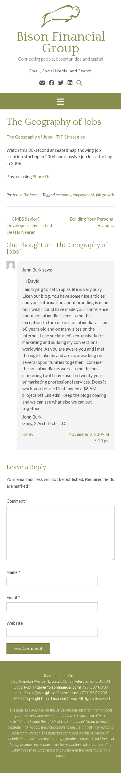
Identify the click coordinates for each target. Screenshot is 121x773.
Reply (27, 434)
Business (30, 194)
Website (14, 623)
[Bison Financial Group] (60, 16)
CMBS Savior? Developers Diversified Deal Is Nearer (29, 225)
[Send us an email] (42, 82)
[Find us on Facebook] (51, 82)
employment (83, 194)
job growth (105, 194)
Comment (17, 501)
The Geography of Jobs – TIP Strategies (45, 136)
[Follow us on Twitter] (61, 82)
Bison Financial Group (60, 43)
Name (13, 572)
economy (63, 194)
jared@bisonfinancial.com (58, 692)
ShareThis (43, 176)
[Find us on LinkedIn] (70, 82)
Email (13, 597)
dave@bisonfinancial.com (58, 687)
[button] (60, 101)
